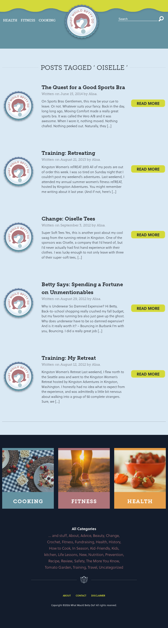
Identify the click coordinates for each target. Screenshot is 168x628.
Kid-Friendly (100, 548)
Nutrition (95, 554)
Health (10, 20)
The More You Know (102, 561)
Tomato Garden (58, 567)
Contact (81, 595)
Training (79, 567)
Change (112, 535)
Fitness (28, 20)
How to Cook (59, 548)
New (83, 554)
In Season (80, 548)
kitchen (50, 554)
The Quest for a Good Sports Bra (83, 87)
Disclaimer (98, 595)
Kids (115, 548)
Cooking (47, 20)
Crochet (53, 542)
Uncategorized (111, 567)
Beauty (98, 535)
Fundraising (84, 542)
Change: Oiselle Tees (68, 218)
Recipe (53, 561)
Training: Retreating (68, 153)
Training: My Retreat (69, 358)
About (74, 535)
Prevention (114, 554)
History (114, 542)
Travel (92, 567)
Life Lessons (67, 554)
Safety (79, 561)
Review (66, 561)
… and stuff (57, 535)
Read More (148, 103)
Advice (85, 535)
